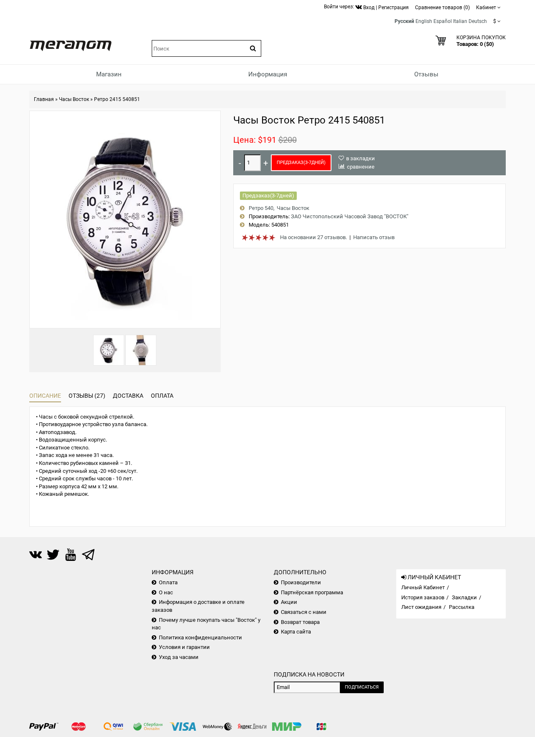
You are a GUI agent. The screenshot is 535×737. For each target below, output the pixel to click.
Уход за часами (179, 657)
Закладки (464, 597)
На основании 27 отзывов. (313, 237)
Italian (460, 21)
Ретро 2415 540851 (117, 99)
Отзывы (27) (87, 395)
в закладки (360, 158)
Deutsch (478, 21)
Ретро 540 (261, 208)
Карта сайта (296, 631)
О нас (166, 592)
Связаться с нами (303, 612)
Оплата (162, 395)
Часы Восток (74, 99)
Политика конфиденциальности (200, 637)
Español (442, 21)
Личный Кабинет (423, 587)
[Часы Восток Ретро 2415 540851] (108, 350)
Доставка (128, 395)
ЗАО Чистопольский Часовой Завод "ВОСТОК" (349, 216)
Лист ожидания (421, 607)
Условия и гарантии (184, 647)
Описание (45, 395)
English (423, 21)
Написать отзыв (374, 237)
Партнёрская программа (312, 592)
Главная (44, 99)
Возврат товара (300, 622)
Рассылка (461, 607)
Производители (301, 582)
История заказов (422, 597)
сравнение (360, 167)
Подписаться (362, 687)
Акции (289, 602)
